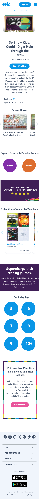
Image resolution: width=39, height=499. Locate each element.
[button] (18, 232)
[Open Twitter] (19, 437)
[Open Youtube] (14, 437)
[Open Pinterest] (24, 437)
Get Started (19, 404)
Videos (16, 11)
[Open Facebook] (5, 437)
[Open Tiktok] (29, 437)
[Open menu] (35, 5)
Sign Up (25, 4)
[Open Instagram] (10, 437)
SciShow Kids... (25, 11)
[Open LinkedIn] (34, 437)
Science (10, 11)
